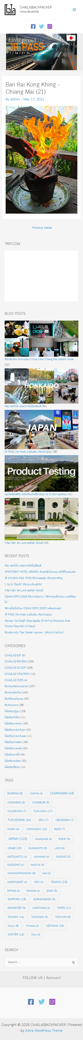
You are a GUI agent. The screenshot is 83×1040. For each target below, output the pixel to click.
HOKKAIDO (36, 829)
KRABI (14, 848)
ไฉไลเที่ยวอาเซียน (13, 761)
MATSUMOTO (17, 857)
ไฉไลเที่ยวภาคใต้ (12, 754)
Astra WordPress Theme (44, 1031)
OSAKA (59, 882)
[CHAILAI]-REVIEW (16, 661)
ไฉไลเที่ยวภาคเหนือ (13, 748)
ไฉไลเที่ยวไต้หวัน (12, 767)
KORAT (64, 839)
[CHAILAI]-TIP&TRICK (17, 674)
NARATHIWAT (17, 882)
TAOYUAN (63, 917)
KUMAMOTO (38, 848)
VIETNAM (55, 926)
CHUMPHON (16, 811)
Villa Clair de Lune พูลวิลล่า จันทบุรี (24, 543)
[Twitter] (41, 26)
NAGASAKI (15, 865)
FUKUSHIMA (19, 820)
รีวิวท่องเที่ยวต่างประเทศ (16, 686)
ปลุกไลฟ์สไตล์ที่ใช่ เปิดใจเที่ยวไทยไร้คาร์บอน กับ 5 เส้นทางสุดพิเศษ (36, 494)
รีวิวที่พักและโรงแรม (14, 699)
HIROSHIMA (65, 820)
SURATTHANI (41, 908)
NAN (46, 873)
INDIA (59, 829)
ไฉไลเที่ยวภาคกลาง (13, 723)
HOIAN (13, 829)
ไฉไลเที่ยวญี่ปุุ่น (12, 711)
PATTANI (13, 891)
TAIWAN (16, 917)
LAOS (59, 848)
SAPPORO (17, 899)
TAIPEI (64, 908)
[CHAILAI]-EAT (13, 655)
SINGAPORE (16, 908)
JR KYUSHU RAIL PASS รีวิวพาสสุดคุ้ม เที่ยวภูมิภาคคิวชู (34, 578)
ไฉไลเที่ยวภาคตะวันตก (15, 730)
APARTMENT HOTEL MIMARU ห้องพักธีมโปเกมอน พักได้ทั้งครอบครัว (40, 572)
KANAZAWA (43, 839)
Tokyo (13, 926)
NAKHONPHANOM (21, 873)
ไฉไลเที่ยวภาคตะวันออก (16, 736)
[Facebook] (33, 26)
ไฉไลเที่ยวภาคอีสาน (14, 742)
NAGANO (63, 857)
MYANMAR (41, 857)
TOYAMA (32, 926)
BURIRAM (15, 793)
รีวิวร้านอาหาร (11, 705)
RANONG (33, 891)
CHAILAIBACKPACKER (36, 7)
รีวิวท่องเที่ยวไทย (13, 692)
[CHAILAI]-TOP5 (14, 680)
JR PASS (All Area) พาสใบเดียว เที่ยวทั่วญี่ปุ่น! (28, 452)
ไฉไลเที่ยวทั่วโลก (12, 717)
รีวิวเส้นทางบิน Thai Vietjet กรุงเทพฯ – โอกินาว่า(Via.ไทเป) (34, 632)
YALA (35, 934)
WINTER (16, 935)
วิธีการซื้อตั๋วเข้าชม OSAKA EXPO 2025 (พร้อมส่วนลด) (33, 608)
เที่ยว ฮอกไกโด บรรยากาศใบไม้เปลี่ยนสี (23, 406)
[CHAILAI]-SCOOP (15, 668)
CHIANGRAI (16, 802)
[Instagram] (49, 26)
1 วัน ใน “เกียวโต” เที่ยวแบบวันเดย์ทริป (23, 584)
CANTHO (36, 793)
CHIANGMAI (62, 793)
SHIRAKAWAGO (44, 899)
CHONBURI (40, 802)
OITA (39, 882)
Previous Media (42, 228)
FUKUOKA (43, 811)
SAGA (52, 891)
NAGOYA (37, 865)
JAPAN (17, 839)
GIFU (43, 820)
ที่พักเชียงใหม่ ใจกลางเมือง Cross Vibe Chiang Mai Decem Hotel (39, 359)
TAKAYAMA (39, 917)
